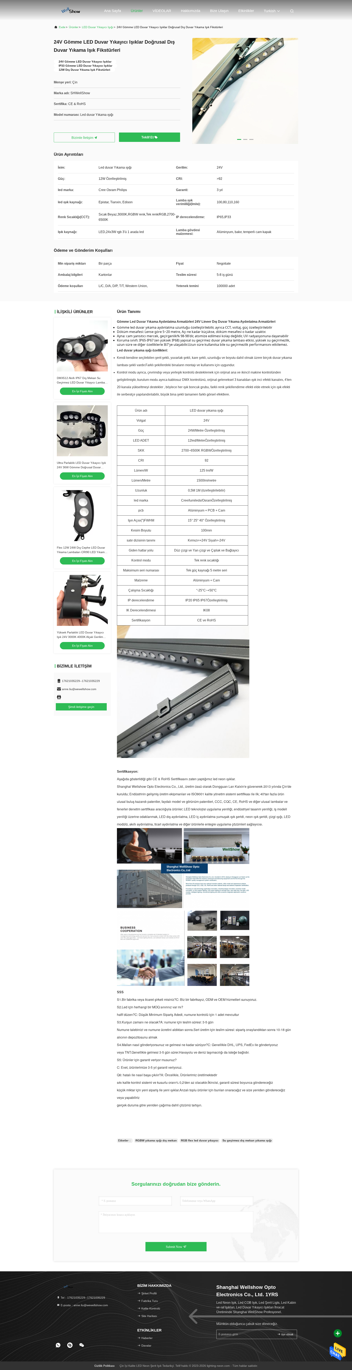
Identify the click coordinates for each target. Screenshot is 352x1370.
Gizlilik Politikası (104, 1365)
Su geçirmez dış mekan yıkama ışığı (247, 1140)
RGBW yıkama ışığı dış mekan (156, 1140)
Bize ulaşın (219, 11)
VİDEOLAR (162, 11)
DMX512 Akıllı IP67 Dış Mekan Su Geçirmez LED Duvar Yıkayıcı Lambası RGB (82, 382)
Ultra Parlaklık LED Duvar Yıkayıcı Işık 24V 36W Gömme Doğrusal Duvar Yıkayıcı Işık (81, 467)
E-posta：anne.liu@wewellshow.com (84, 1305)
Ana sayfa (112, 11)
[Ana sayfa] (70, 10)
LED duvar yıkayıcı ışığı (97, 27)
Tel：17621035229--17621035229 (82, 1297)
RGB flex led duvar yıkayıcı (199, 1140)
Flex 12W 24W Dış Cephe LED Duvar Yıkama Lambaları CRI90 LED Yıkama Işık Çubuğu (81, 552)
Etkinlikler (246, 11)
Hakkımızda (190, 11)
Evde (62, 27)
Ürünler (137, 11)
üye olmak (286, 1334)
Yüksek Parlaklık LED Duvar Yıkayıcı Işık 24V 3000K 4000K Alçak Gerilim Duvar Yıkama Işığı (80, 637)
